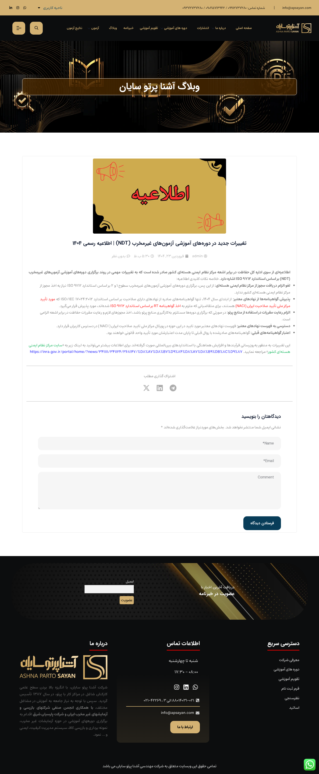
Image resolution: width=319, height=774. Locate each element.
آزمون (95, 28)
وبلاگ (113, 28)
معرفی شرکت (289, 660)
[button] (172, 388)
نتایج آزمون (74, 28)
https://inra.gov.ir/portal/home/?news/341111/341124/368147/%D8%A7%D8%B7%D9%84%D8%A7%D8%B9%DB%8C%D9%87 (136, 351)
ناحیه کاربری (52, 7)
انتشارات (203, 28)
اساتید (294, 707)
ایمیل (130, 581)
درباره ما (220, 28)
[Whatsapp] (25, 8)
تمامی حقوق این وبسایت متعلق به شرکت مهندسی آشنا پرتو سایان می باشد (159, 766)
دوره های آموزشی (175, 28)
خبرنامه (128, 28)
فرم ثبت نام (290, 688)
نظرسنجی (292, 698)
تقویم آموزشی (149, 28)
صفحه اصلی (244, 28)
